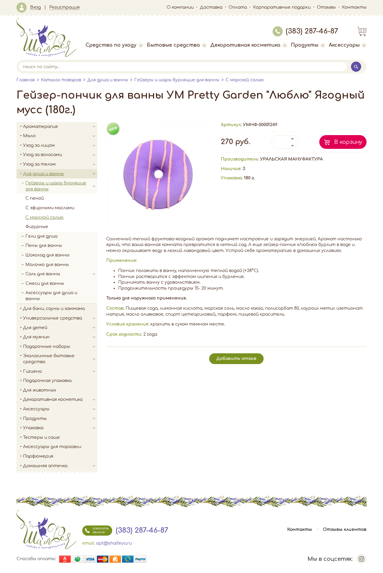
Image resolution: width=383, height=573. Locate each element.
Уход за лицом (39, 145)
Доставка (211, 7)
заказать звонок (100, 530)
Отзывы (326, 7)
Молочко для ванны (47, 264)
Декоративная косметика (245, 45)
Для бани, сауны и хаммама (54, 308)
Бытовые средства (173, 45)
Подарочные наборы (46, 346)
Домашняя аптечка (45, 466)
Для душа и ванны (107, 80)
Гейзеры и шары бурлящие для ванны (176, 80)
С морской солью (245, 80)
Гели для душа (41, 236)
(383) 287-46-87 (312, 31)
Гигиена (32, 371)
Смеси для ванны (44, 283)
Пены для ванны (43, 245)
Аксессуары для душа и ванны (51, 296)
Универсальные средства (52, 318)
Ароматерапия (40, 126)
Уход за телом (39, 164)
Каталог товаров (61, 80)
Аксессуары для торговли (52, 446)
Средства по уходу (111, 45)
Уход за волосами (42, 154)
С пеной (34, 198)
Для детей (35, 328)
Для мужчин (36, 337)
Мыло (29, 136)
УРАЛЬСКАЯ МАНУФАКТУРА (291, 159)
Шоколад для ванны (47, 255)
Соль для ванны (42, 274)
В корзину (348, 142)
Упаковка (33, 428)
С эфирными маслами (49, 208)
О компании (180, 7)
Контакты (354, 7)
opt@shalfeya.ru (114, 543)
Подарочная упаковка (47, 380)
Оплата (238, 7)
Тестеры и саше (41, 437)
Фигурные (36, 226)
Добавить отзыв (236, 358)
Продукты (304, 45)
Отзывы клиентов (345, 529)
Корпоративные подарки (282, 7)
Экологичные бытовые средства (49, 359)
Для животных (39, 390)
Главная (25, 80)
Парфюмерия (38, 456)
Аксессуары (344, 45)
